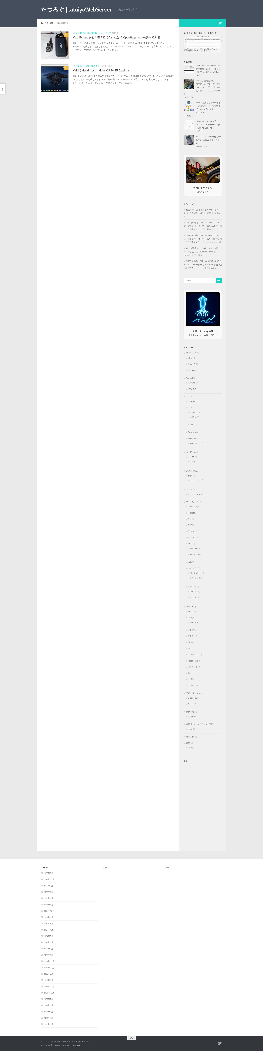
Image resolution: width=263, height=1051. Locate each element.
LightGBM (192, 716)
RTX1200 (194, 597)
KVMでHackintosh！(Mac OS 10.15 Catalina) (101, 70)
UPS (190, 679)
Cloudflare (192, 506)
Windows (192, 438)
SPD (190, 748)
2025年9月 (48, 886)
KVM (87, 66)
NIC (189, 519)
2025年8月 (48, 892)
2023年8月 (48, 949)
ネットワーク (192, 502)
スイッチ (192, 568)
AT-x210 (196, 578)
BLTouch (191, 358)
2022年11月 (49, 961)
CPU (190, 617)
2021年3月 (48, 1018)
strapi (190, 729)
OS (187, 396)
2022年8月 (48, 974)
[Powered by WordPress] (51, 1045)
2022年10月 (49, 967)
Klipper (191, 370)
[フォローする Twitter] (220, 23)
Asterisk (193, 548)
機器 (190, 475)
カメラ (189, 489)
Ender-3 (191, 364)
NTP (190, 525)
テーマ (191, 457)
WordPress (191, 452)
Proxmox (192, 432)
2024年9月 (48, 917)
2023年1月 (48, 955)
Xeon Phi (194, 622)
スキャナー (193, 685)
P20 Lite (191, 383)
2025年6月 (48, 904)
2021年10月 (49, 993)
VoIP (190, 543)
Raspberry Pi (193, 661)
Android (189, 378)
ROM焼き (192, 389)
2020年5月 (48, 1024)
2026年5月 (48, 873)
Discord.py (192, 698)
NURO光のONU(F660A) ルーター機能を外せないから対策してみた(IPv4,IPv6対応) (208, 68)
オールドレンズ (195, 494)
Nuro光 (191, 531)
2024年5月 (48, 923)
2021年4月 (48, 1011)
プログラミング (193, 693)
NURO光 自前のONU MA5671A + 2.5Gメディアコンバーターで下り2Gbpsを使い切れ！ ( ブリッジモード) (202, 87)
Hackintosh (92, 33)
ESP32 (83, 33)
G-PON (191, 636)
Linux (190, 407)
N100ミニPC (193, 654)
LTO (189, 648)
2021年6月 (48, 1005)
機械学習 (190, 712)
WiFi (190, 562)
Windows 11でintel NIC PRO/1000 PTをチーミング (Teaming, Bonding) (208, 124)
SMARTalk (194, 554)
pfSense (193, 591)
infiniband (192, 513)
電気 (188, 743)
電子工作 (190, 736)
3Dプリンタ (191, 353)
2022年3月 (48, 980)
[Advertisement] (203, 804)
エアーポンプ (196, 480)
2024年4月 (48, 930)
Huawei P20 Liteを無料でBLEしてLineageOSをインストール (209, 139)
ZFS (191, 424)
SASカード (193, 667)
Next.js (191, 704)
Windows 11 (195, 443)
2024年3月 (48, 936)
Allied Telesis (195, 573)
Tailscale (191, 537)
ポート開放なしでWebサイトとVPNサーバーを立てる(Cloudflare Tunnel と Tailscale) (202, 251)
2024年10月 (49, 911)
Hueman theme (74, 1045)
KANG (209, 268)
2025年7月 (48, 898)
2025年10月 (49, 879)
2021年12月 (49, 986)
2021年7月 (48, 999)
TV (189, 673)
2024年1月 (48, 942)
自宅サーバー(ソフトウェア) (199, 724)
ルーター (192, 587)
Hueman (194, 462)
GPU (190, 642)
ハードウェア (105, 33)
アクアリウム (192, 471)
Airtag (76, 33)
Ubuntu (94, 66)
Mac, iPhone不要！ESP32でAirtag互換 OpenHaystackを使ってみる (117, 37)
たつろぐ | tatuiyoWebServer (76, 9)
